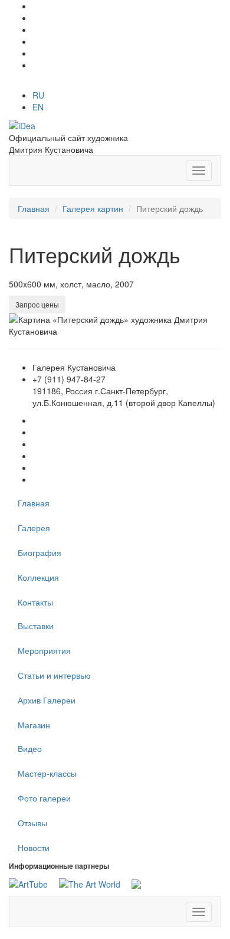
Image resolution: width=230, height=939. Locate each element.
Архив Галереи (46, 700)
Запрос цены (37, 304)
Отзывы (32, 823)
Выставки (36, 626)
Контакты (35, 602)
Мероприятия (44, 650)
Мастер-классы (47, 773)
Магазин (34, 725)
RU (38, 95)
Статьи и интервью (54, 675)
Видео (30, 748)
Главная (34, 208)
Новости (34, 847)
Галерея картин (93, 208)
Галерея (34, 528)
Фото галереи (44, 798)
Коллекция (38, 577)
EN (38, 107)
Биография (39, 552)
